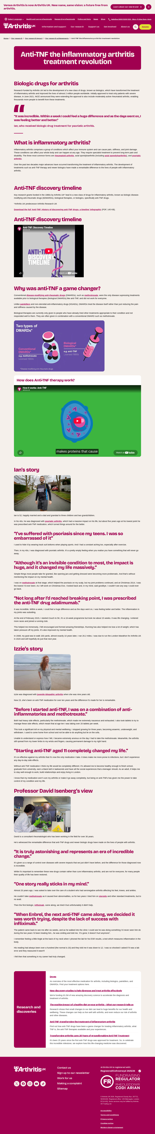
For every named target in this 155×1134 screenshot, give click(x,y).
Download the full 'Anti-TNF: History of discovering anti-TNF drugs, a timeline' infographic (57, 209)
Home (6, 38)
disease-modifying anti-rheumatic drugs (45, 295)
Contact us (64, 1067)
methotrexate (28, 583)
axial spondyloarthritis (115, 156)
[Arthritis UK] (19, 25)
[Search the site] (135, 27)
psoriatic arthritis (53, 521)
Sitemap (62, 1088)
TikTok (43, 1083)
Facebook (23, 1083)
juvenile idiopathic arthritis (50, 694)
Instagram (30, 1083)
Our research (77, 26)
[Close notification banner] (148, 7)
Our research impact (34, 38)
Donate (145, 27)
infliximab (39, 905)
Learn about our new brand (125, 7)
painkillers (25, 304)
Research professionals (65, 19)
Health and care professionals (39, 19)
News (95, 19)
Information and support (54, 26)
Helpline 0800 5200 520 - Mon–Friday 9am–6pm (131, 19)
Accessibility (106, 1111)
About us (125, 26)
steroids (103, 896)
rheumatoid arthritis (64, 156)
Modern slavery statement (112, 1127)
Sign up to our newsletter (73, 1073)
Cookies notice (107, 1123)
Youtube (36, 1083)
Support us (93, 26)
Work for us (64, 1078)
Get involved (110, 26)
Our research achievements (57, 38)
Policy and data (84, 19)
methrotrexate (91, 295)
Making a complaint (69, 1083)
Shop (103, 19)
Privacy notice (107, 1119)
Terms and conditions (110, 1115)
